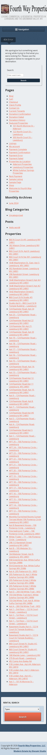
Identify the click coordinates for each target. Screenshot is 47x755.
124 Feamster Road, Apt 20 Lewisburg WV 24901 (21, 333)
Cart (11, 99)
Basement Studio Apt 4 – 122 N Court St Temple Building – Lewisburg (23, 629)
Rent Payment (15, 176)
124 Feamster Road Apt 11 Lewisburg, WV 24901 (21, 385)
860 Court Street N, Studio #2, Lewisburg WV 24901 (23, 645)
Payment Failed (16, 158)
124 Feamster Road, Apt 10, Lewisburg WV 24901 (21, 391)
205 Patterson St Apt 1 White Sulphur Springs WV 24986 (22, 587)
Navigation (23, 29)
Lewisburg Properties (23, 167)
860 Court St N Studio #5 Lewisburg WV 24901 (20, 299)
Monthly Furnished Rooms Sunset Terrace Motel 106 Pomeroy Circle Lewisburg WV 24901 (25, 519)
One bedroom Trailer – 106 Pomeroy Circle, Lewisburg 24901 (24, 532)
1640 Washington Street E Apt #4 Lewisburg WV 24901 (24, 281)
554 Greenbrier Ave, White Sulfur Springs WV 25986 (24, 567)
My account (14, 146)
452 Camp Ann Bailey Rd (20, 661)
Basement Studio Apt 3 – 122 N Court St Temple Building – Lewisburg (23, 638)
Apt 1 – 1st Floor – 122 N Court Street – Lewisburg (23, 622)
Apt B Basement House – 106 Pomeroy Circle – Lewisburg (22, 526)
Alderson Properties (22, 164)
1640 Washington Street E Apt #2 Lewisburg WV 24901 (24, 287)
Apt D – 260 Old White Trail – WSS (25, 591)
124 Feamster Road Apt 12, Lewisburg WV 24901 (21, 379)
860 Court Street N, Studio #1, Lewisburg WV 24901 (23, 651)
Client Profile (15, 105)
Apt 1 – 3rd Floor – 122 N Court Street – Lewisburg (23, 610)
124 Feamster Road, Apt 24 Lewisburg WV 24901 (21, 310)
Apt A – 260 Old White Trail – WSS (24, 606)
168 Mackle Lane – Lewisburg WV (24, 655)
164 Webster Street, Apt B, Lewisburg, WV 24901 (21, 555)
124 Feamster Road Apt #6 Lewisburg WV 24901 (21, 414)
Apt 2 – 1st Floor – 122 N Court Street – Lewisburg (23, 616)
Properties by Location (19, 161)
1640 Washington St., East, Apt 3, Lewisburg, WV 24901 (24, 264)
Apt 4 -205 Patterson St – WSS (23, 571)
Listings (12, 143)
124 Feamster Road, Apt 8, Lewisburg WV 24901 (21, 402)
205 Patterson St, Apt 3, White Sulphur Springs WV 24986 (23, 576)
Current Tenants (17, 111)
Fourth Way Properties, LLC (31, 745)
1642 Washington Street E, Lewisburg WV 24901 (21, 293)
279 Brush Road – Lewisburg (22, 658)
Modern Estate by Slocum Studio (30, 751)
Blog (11, 96)
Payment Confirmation (19, 152)
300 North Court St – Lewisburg (22, 139)
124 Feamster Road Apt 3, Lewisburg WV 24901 (21, 431)
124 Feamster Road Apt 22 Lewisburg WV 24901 (21, 322)
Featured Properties (18, 123)
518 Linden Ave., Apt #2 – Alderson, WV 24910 (21, 677)
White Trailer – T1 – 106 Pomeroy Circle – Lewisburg (25, 538)
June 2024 (13, 203)
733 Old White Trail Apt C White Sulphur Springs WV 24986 (23, 596)
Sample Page (15, 182)
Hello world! (14, 227)
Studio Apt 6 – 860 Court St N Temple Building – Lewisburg (22, 304)
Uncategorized (16, 215)
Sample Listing (16, 179)
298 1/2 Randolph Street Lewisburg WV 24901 (20, 544)
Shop (11, 185)
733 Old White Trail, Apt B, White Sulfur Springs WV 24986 (24, 602)
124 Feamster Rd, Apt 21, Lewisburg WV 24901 (20, 327)
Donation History (17, 120)
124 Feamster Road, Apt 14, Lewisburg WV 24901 (21, 368)
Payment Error (16, 155)
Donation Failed (16, 117)
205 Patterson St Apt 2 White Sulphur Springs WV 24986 (22, 581)
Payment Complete (18, 149)
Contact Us (14, 108)
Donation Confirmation (20, 114)
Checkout (13, 102)
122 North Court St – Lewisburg (22, 133)
